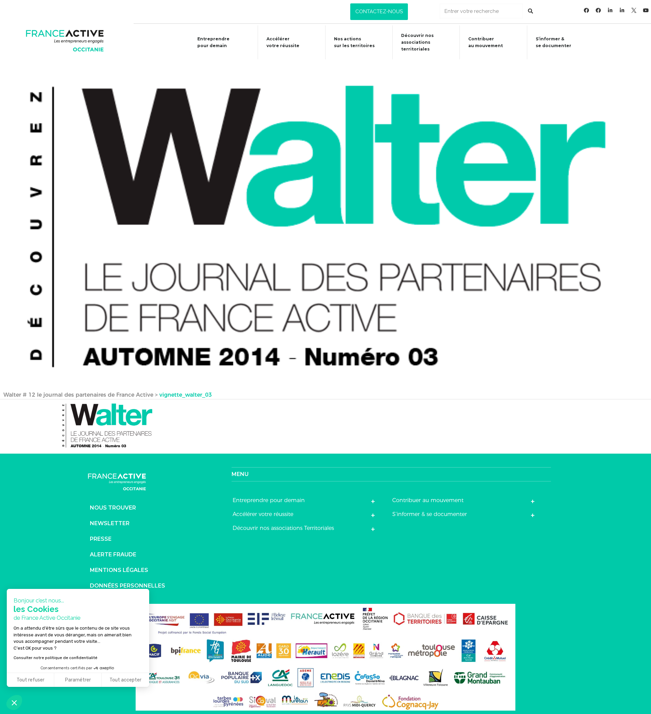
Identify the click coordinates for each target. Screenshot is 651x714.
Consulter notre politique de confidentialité (55, 657)
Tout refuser (30, 680)
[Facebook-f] (586, 10)
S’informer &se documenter (553, 42)
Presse (101, 539)
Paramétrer (78, 680)
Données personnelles (127, 585)
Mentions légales (119, 570)
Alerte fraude (113, 554)
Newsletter (110, 523)
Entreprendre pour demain (213, 42)
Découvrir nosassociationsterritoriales (417, 42)
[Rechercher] (530, 11)
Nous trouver (113, 507)
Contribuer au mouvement (485, 42)
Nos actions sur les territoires (354, 42)
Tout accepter (125, 680)
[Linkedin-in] (610, 10)
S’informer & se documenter (429, 514)
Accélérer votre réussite (283, 42)
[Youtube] (646, 10)
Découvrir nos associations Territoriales (283, 528)
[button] (379, 11)
